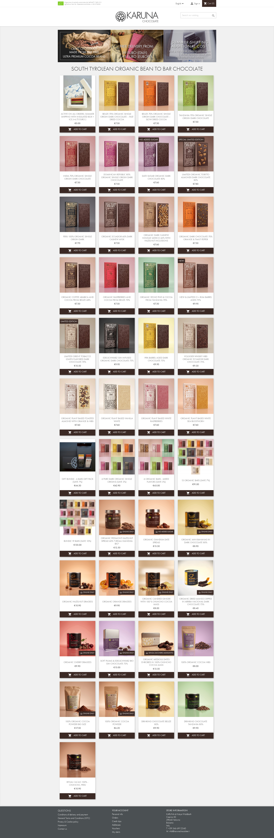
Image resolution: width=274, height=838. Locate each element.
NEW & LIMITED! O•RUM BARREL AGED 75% (196, 298)
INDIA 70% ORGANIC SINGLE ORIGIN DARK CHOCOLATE (77, 177)
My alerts (116, 831)
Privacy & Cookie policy (68, 821)
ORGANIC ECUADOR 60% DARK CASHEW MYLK (116, 238)
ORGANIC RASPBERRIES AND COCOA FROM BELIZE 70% (117, 298)
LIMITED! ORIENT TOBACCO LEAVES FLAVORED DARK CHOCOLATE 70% (77, 359)
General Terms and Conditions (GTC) (74, 818)
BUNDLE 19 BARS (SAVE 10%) (77, 541)
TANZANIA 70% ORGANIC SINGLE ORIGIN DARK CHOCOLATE (195, 117)
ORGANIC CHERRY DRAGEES (77, 662)
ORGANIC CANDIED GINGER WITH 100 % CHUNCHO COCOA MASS (156, 601)
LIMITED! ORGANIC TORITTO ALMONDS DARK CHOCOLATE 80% (195, 177)
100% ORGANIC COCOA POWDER (117, 723)
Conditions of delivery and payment (73, 814)
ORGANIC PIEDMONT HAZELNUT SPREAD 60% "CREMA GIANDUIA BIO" (117, 541)
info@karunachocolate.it (179, 831)
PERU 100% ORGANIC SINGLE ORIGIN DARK (77, 238)
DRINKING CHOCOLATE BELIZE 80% (156, 723)
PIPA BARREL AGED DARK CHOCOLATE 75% (156, 359)
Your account (120, 810)
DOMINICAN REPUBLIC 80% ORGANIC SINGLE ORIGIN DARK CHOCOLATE (117, 177)
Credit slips (116, 821)
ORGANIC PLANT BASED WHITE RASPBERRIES (156, 420)
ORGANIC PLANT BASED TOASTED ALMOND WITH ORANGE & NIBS (77, 420)
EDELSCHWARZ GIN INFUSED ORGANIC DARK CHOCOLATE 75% (117, 359)
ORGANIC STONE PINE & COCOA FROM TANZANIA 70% (156, 298)
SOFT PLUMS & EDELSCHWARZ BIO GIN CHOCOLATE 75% (117, 662)
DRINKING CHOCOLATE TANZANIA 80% (195, 723)
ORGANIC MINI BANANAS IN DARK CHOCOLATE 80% (195, 541)
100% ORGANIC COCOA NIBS (195, 662)
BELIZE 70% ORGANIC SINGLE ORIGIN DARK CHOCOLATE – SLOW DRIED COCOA (156, 116)
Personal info (117, 814)
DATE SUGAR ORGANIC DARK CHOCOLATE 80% (156, 177)
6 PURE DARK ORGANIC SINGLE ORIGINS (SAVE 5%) (117, 480)
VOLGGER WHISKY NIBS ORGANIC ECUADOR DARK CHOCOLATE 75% (196, 359)
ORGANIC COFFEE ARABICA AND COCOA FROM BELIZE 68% (77, 298)
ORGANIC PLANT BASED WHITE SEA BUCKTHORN (196, 420)
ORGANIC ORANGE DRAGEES (116, 601)
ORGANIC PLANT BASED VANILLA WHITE (117, 420)
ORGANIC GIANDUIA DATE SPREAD (156, 541)
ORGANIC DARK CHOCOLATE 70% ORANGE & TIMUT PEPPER (195, 238)
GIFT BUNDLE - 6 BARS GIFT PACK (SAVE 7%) (77, 480)
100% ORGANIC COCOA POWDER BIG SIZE (77, 723)
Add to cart (77, 129)
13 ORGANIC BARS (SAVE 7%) (196, 480)
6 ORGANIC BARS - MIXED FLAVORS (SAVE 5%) (156, 480)
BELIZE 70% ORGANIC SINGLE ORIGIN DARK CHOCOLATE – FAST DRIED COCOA (116, 116)
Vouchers (116, 828)
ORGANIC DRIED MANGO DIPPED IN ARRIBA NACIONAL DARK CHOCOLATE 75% (195, 601)
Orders (115, 817)
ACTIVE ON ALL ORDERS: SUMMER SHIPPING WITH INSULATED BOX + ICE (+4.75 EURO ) (77, 116)
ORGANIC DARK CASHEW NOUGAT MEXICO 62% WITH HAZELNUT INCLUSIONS (156, 238)
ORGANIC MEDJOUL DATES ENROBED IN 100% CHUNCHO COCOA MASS (156, 662)
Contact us (62, 828)
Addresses (116, 824)
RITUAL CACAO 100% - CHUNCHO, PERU (77, 783)
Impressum (62, 825)
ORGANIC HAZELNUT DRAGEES (77, 601)
